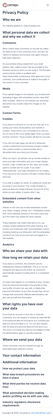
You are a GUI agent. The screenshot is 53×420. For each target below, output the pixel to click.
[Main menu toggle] (47, 5)
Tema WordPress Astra (41, 413)
